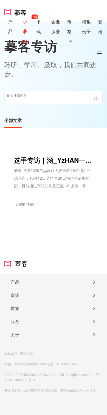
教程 (100, 26)
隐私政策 (11, 353)
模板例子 (86, 26)
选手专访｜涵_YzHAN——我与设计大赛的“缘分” (53, 160)
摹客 (19, 263)
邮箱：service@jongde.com (25, 363)
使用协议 (26, 353)
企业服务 (55, 26)
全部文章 (13, 120)
